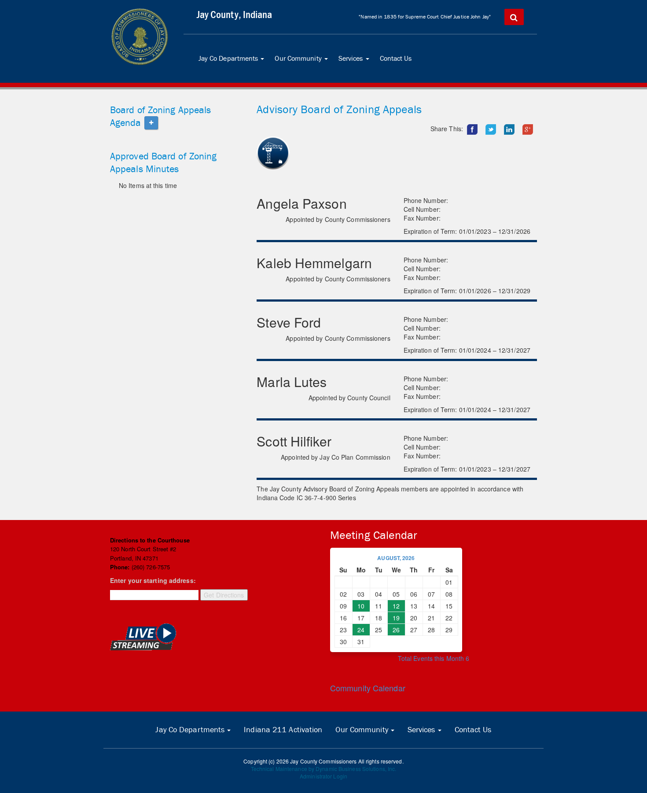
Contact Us (396, 58)
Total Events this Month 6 (434, 658)
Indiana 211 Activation (283, 729)
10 (360, 605)
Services (355, 62)
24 (360, 629)
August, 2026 (396, 558)
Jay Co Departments (233, 62)
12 (396, 605)
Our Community (303, 62)
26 (396, 629)
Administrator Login (323, 776)
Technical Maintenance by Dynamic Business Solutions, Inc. (324, 768)
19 (396, 617)
